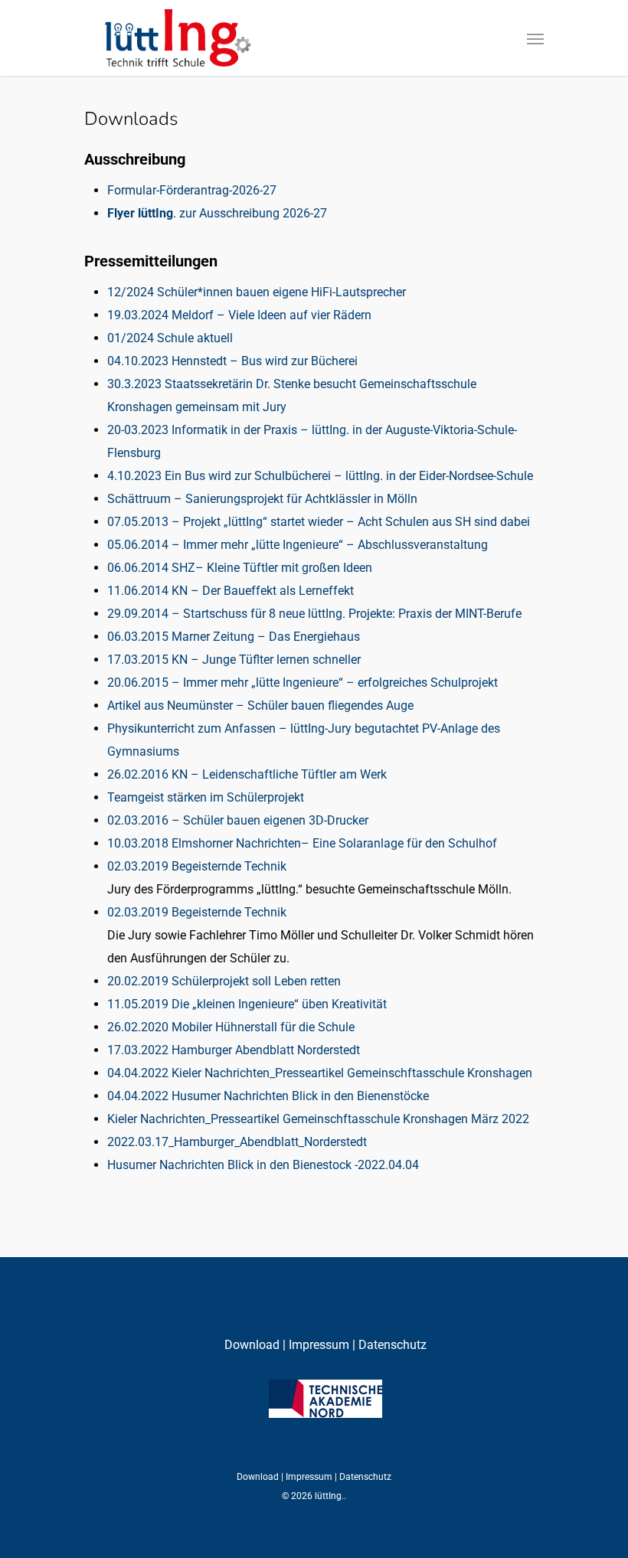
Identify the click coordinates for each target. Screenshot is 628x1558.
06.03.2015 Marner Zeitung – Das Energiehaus (233, 636)
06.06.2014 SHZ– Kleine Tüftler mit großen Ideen (239, 567)
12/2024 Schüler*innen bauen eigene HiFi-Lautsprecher (256, 292)
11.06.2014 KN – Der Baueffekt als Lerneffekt (230, 590)
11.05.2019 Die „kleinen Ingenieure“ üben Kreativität (247, 1004)
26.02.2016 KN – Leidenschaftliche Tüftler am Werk (247, 774)
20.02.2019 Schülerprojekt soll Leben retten (224, 981)
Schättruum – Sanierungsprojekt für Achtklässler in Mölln (262, 499)
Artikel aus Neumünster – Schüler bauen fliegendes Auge (260, 705)
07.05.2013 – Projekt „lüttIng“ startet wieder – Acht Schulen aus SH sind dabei (318, 521)
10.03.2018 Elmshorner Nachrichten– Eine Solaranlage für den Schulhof (302, 843)
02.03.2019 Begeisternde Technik (196, 866)
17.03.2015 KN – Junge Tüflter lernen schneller (234, 659)
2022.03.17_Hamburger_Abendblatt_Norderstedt (237, 1142)
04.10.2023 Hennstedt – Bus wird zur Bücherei (232, 361)
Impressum (317, 1345)
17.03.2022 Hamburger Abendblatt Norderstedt (233, 1050)
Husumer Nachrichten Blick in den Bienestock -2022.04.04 (263, 1165)
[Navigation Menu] (535, 38)
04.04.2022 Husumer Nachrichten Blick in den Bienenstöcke (269, 1096)
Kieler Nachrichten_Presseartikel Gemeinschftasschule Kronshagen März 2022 (318, 1119)
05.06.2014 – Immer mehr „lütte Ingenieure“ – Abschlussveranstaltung (297, 544)
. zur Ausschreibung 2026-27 (217, 213)
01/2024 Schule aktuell (170, 338)
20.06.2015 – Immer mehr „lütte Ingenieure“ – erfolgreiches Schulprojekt (302, 682)
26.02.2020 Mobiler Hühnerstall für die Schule (231, 1027)
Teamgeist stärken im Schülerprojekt (205, 797)
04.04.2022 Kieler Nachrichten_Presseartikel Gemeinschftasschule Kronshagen (319, 1073)
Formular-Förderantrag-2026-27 (191, 190)
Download (253, 1345)
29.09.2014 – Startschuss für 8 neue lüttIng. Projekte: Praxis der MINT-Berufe (314, 613)
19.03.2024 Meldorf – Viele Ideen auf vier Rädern (239, 315)
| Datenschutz (389, 1345)
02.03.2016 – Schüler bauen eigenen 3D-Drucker (237, 820)
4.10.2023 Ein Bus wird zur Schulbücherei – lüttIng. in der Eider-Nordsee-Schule (320, 476)
